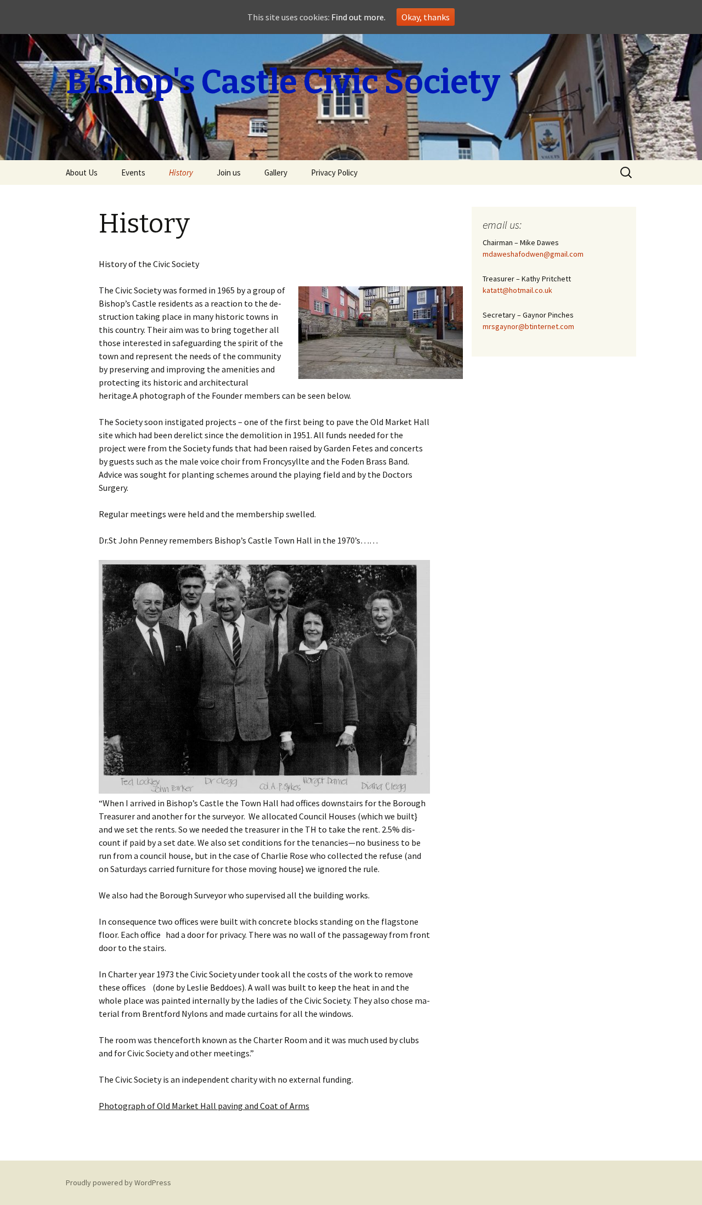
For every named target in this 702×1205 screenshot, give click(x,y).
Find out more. (358, 17)
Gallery (275, 172)
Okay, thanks (425, 17)
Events (133, 172)
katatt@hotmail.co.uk (517, 290)
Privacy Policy (334, 172)
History (181, 172)
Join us (229, 172)
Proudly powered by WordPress (118, 1182)
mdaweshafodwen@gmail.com (533, 254)
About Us (82, 172)
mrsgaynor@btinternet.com (528, 326)
